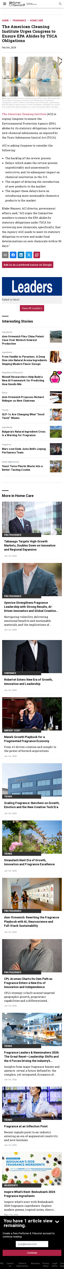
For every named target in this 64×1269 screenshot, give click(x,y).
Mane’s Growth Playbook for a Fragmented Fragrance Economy (26, 739)
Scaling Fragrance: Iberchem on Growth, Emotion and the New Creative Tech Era (32, 805)
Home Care (36, 20)
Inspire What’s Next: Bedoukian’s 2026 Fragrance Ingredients (29, 1194)
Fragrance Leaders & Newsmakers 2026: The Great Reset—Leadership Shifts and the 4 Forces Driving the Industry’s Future (31, 1057)
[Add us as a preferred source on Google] (36, 255)
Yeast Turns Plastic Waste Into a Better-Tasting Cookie (22, 468)
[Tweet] (29, 255)
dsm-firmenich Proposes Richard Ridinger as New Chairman (23, 399)
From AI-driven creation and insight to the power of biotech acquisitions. (30, 749)
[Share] (13, 255)
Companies (10, 673)
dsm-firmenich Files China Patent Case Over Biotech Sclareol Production (23, 340)
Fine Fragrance (12, 535)
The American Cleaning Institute (24, 114)
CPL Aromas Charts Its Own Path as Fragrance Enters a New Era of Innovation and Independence (28, 983)
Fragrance (19, 20)
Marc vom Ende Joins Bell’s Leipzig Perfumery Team (24, 450)
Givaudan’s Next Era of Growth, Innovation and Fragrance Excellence (29, 862)
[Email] (5, 255)
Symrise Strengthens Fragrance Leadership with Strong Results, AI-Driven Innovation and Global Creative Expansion (30, 607)
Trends (5, 410)
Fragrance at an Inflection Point (26, 1126)
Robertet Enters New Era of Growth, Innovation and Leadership (28, 681)
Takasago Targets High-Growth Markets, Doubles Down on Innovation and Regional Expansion (30, 545)
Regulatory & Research (12, 372)
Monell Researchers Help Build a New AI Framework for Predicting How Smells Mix (23, 380)
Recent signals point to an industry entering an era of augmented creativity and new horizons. (31, 1136)
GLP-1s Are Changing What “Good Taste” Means (23, 416)
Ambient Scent (12, 730)
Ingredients (7, 332)
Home (5, 20)
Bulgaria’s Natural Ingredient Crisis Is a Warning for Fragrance (24, 433)
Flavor (4, 393)
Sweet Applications (10, 462)
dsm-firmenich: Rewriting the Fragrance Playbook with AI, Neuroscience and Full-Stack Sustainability (31, 921)
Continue (32, 1252)
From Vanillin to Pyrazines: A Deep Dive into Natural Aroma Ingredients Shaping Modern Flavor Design (24, 360)
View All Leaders (32, 308)
